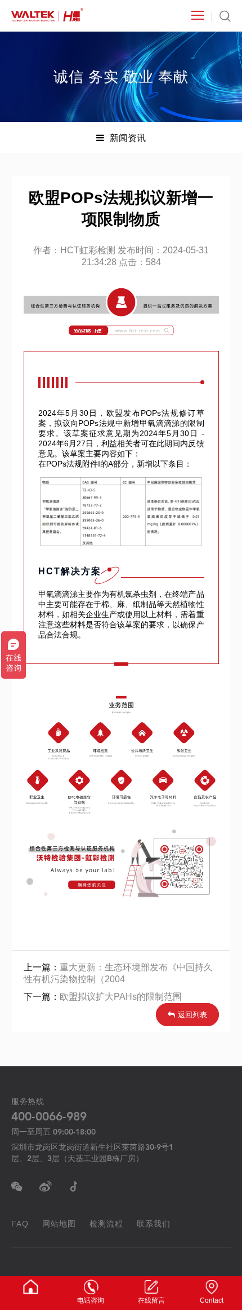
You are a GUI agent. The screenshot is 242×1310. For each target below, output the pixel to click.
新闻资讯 (128, 137)
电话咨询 (90, 1300)
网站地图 (59, 1223)
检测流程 (106, 1223)
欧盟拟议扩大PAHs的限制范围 (121, 996)
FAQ (20, 1223)
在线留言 (151, 1300)
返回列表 (192, 1014)
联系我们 (154, 1223)
